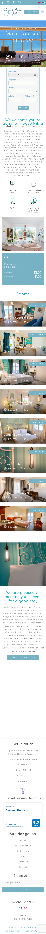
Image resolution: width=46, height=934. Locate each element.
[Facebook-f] (20, 908)
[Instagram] (25, 908)
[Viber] (23, 792)
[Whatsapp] (23, 785)
